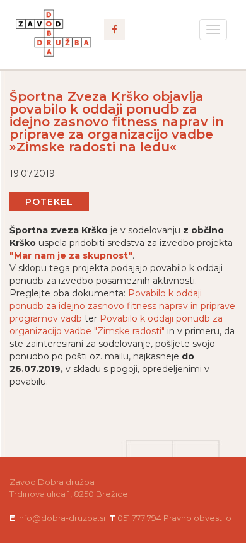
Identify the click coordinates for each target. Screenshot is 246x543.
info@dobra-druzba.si (61, 518)
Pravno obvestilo (197, 518)
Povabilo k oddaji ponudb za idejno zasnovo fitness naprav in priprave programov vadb (122, 306)
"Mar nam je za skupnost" (70, 255)
